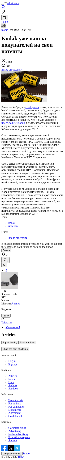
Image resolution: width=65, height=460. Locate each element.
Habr (20, 456)
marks (4, 29)
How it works (15, 400)
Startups (12, 440)
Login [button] (4, 21)
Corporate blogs (17, 427)
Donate (6, 250)
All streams (13, 3)
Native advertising (18, 434)
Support (27, 453)
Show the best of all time (15, 349)
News (11, 379)
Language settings (12, 453)
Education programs (19, 437)
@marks (15, 303)
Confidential (15, 416)
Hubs (11, 382)
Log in (12, 361)
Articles (12, 375)
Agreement (14, 412)
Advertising (14, 431)
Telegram (6, 322)
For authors (14, 403)
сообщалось (32, 107)
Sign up (12, 364)
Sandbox (13, 388)
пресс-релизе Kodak (13, 122)
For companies (16, 406)
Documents (14, 409)
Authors (12, 385)
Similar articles (27, 342)
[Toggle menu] (2, 4)
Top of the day (10, 342)
